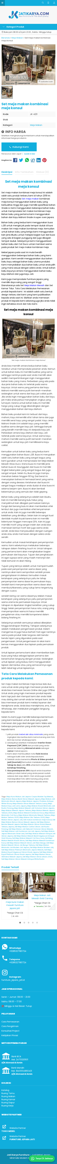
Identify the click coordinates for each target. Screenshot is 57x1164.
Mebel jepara (8, 252)
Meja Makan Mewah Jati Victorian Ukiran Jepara (34, 808)
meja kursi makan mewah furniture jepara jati (15, 905)
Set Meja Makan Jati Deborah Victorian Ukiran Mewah (31, 829)
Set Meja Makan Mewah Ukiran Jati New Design (26, 843)
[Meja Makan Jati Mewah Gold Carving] (42, 882)
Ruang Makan (8, 1096)
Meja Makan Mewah (34, 285)
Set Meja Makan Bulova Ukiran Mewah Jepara (28, 821)
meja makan (11, 192)
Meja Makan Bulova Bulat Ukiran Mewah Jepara (20, 799)
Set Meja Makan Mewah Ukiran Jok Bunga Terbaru (27, 844)
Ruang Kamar (8, 1099)
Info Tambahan (24, 172)
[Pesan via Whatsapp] (53, 907)
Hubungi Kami (20, 147)
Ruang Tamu (8, 1093)
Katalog (5, 1090)
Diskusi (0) (42, 172)
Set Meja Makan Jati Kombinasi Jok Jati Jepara (20, 831)
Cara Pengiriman (10, 1026)
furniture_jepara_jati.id (13, 980)
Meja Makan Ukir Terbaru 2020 (32, 817)
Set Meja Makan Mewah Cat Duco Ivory (28, 838)
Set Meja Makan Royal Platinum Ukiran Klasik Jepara (27, 853)
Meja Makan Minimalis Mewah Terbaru (34, 815)
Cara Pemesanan (10, 1021)
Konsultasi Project (10, 1030)
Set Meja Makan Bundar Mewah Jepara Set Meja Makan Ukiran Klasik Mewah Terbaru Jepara (26, 824)
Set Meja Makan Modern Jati (41, 847)
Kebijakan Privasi (9, 1035)
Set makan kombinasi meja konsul (37, 820)
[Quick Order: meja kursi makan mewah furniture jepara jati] (3, 896)
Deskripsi (6, 172)
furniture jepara (35, 279)
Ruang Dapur (8, 1102)
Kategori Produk (15, 26)
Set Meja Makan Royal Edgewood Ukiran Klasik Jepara (26, 851)
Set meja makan (30, 198)
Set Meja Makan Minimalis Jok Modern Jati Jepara (25, 846)
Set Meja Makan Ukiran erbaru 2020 (37, 857)
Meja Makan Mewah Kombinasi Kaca (28, 813)
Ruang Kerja (7, 1105)
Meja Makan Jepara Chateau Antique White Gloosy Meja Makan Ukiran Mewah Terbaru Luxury (27, 802)
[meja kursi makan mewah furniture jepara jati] (15, 885)
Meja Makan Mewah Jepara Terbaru (16, 810)
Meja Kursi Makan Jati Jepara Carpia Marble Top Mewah (29, 796)
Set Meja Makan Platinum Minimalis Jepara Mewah (22, 850)
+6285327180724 (17, 951)
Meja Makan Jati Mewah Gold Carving (42, 897)
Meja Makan (36, 125)
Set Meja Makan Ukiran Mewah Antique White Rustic (22, 859)
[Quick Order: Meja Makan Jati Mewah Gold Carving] (31, 889)
